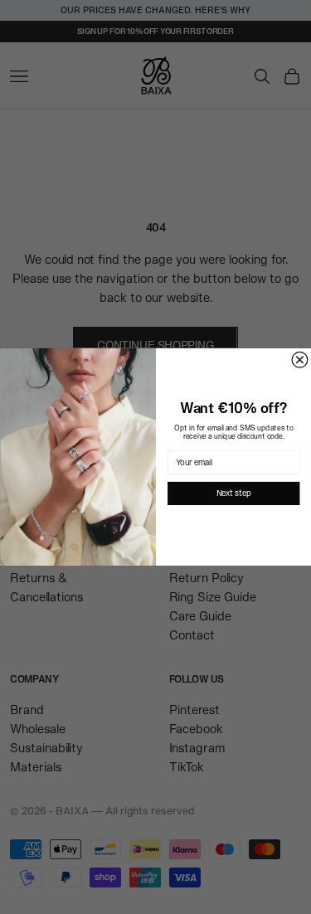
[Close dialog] (300, 359)
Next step (233, 493)
